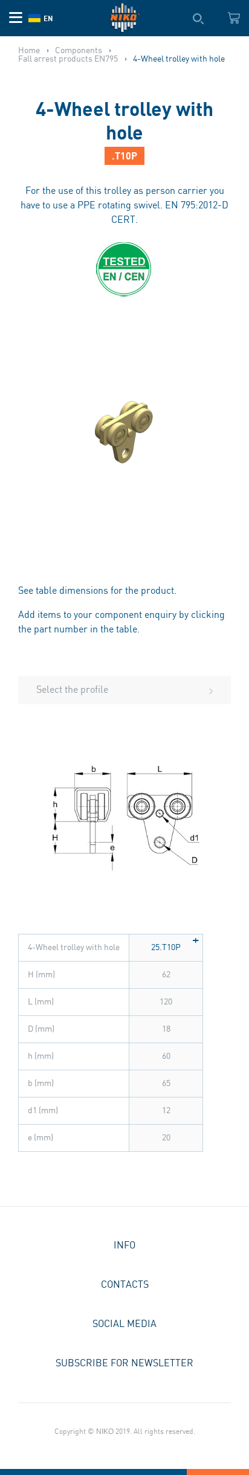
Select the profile (72, 690)
